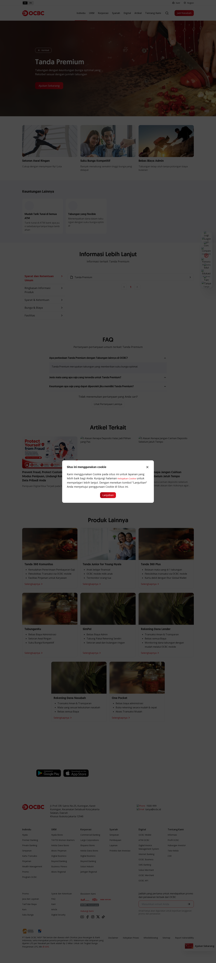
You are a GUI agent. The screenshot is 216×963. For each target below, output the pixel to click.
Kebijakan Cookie (127, 478)
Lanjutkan (108, 495)
